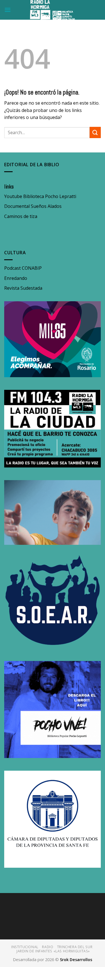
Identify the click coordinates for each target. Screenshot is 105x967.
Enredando (15, 278)
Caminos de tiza (20, 216)
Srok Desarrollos (76, 959)
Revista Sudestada (23, 288)
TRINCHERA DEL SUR (74, 946)
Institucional (24, 946)
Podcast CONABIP (23, 268)
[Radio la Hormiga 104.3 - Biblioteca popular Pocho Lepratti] (52, 10)
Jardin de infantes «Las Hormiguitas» (53, 951)
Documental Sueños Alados (33, 206)
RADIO (47, 946)
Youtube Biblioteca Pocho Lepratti (40, 196)
